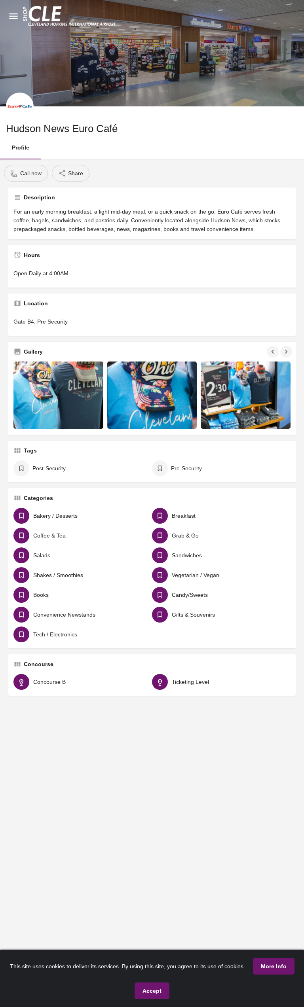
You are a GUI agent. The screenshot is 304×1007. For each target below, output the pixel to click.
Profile (20, 147)
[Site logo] (70, 16)
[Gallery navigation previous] (273, 352)
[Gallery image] (58, 395)
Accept (152, 991)
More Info (274, 966)
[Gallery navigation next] (287, 352)
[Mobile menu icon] (13, 16)
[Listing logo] (20, 106)
